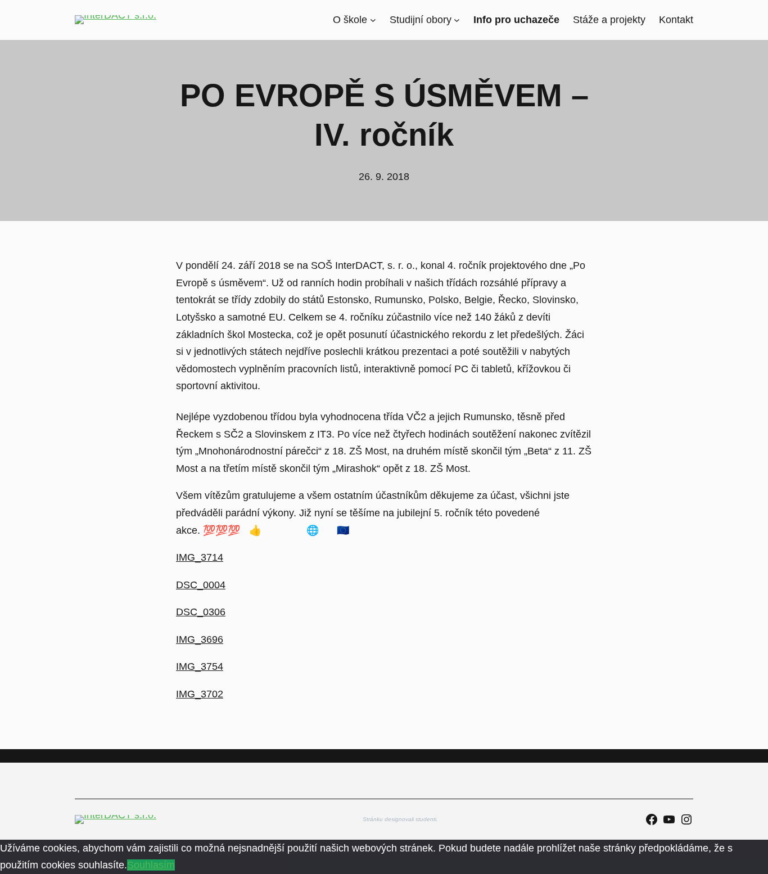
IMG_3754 (199, 666)
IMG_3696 (199, 639)
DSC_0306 (200, 612)
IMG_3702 (199, 694)
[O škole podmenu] (373, 20)
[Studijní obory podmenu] (457, 20)
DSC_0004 (200, 585)
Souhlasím (151, 865)
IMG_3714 (199, 557)
